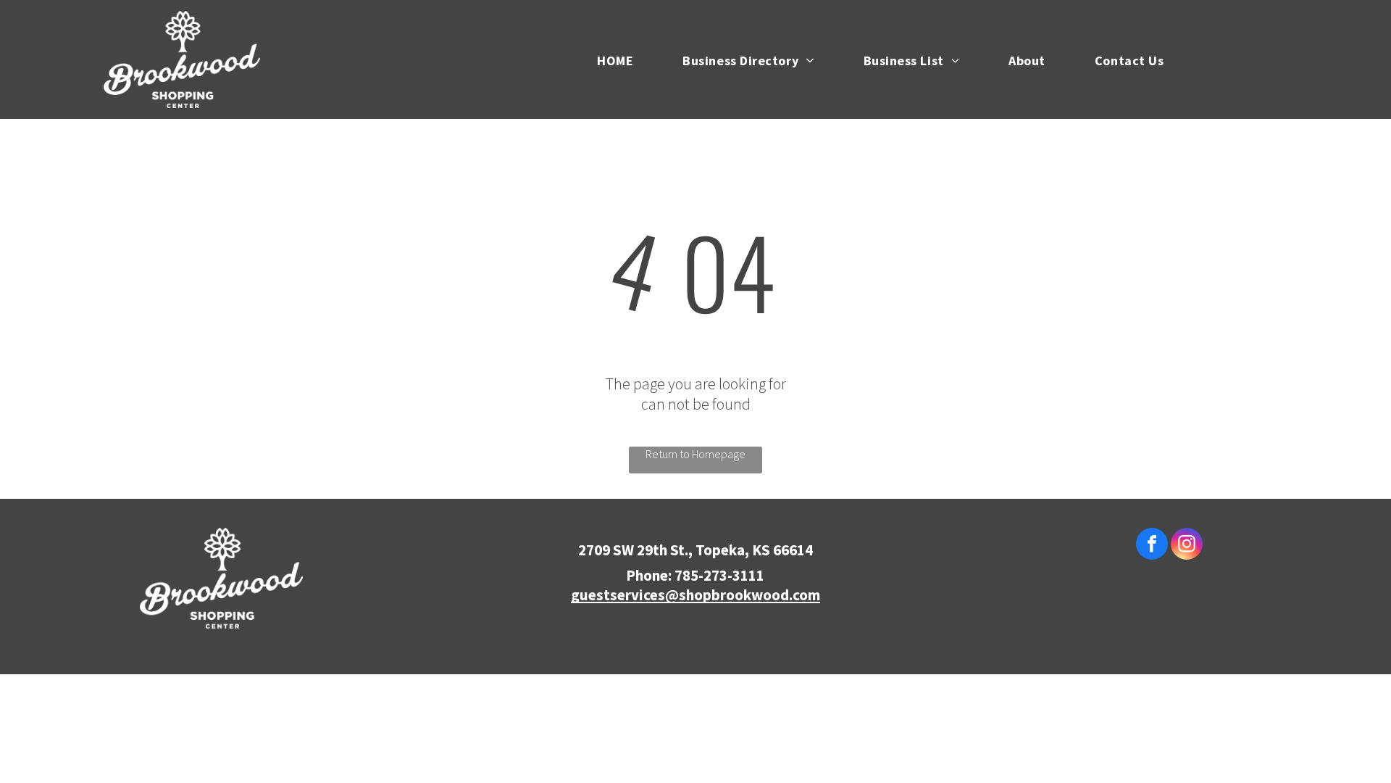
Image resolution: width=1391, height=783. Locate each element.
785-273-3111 (719, 575)
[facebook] (1152, 545)
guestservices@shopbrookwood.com (695, 595)
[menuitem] (605, 59)
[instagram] (1187, 545)
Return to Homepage (695, 454)
